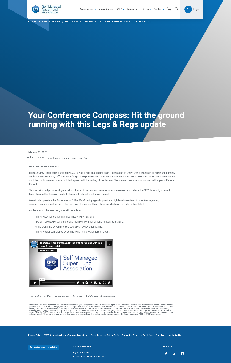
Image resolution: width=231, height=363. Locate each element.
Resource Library (51, 22)
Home (34, 22)
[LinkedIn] (182, 353)
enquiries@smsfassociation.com (90, 356)
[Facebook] (166, 353)
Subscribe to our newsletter (44, 347)
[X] (174, 353)
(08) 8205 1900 (82, 352)
